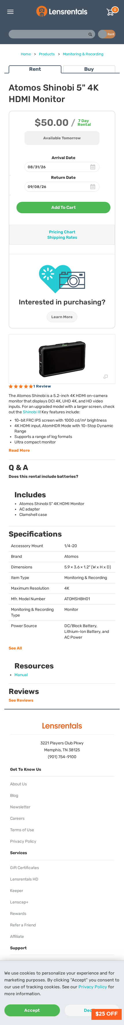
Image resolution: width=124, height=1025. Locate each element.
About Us (18, 784)
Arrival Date (63, 157)
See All (15, 648)
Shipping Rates (62, 237)
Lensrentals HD (24, 879)
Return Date (63, 177)
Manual (21, 674)
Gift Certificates (24, 867)
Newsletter (20, 807)
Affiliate (17, 936)
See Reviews (21, 700)
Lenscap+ (19, 902)
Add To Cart (63, 207)
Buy (89, 69)
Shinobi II (31, 412)
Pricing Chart (62, 232)
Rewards (18, 913)
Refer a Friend (23, 925)
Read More (19, 450)
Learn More (62, 317)
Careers (17, 818)
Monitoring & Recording (83, 54)
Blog (14, 795)
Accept (32, 1010)
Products (47, 54)
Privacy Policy (92, 986)
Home (26, 54)
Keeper (16, 890)
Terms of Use (22, 830)
